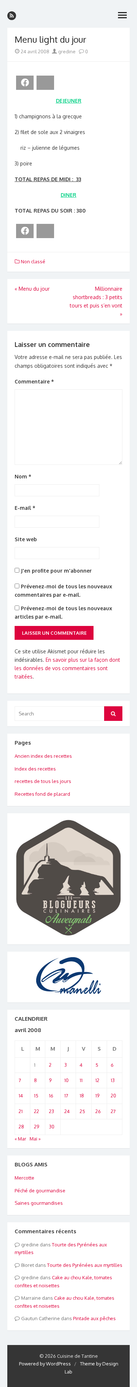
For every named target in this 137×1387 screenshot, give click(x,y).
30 (51, 1127)
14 (21, 1095)
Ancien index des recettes (43, 756)
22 (36, 1111)
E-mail (25, 508)
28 (21, 1127)
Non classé (33, 261)
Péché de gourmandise (40, 1190)
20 (113, 1095)
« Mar (20, 1139)
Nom (23, 476)
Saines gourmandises (39, 1203)
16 (51, 1095)
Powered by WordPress (45, 1364)
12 (97, 1080)
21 (21, 1111)
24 (67, 1111)
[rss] (11, 15)
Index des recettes (35, 769)
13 (113, 1080)
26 (98, 1111)
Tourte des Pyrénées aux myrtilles (84, 1265)
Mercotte (24, 1178)
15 (36, 1095)
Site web (26, 539)
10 (66, 1080)
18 (82, 1095)
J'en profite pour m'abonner (55, 571)
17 (66, 1095)
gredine (66, 51)
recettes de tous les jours (43, 781)
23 (51, 1111)
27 (113, 1111)
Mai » (35, 1139)
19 (97, 1095)
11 (81, 1080)
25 (82, 1111)
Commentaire (34, 381)
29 (36, 1127)
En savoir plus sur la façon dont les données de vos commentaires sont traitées (67, 668)
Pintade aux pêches (94, 1318)
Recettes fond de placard (42, 794)
